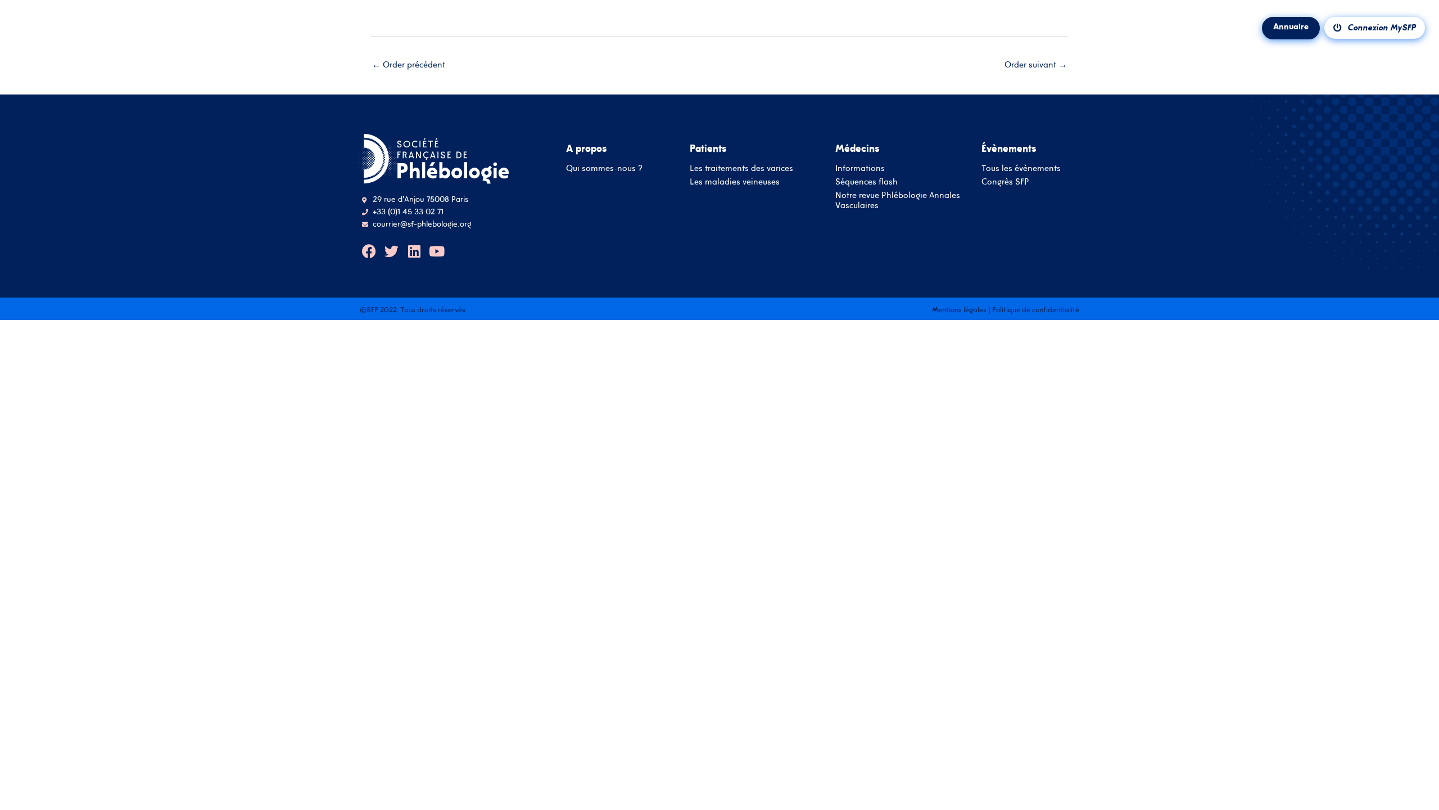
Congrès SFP (1005, 181)
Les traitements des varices (741, 168)
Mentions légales (959, 309)
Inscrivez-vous (719, 496)
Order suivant (1035, 64)
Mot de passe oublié (757, 426)
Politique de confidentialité (1035, 309)
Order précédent (408, 64)
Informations (860, 168)
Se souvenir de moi (697, 424)
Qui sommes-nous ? (604, 168)
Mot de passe (719, 386)
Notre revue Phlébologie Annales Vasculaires (897, 200)
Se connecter (719, 463)
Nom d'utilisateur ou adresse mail (719, 350)
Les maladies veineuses (735, 181)
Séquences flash (866, 181)
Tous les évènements (1021, 168)
